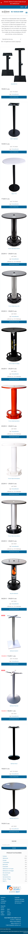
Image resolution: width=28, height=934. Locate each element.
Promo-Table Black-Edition (14, 248)
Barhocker (5, 864)
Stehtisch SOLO (14, 763)
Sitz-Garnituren (6, 873)
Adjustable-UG (14, 84)
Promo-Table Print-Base (14, 363)
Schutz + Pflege (7, 879)
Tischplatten (6, 862)
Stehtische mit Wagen (8, 870)
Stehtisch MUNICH (14, 651)
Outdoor (5, 856)
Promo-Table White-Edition (14, 478)
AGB (10, 931)
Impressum (26, 932)
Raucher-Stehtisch (14, 593)
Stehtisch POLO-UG (14, 705)
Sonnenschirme (7, 877)
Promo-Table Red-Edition (14, 421)
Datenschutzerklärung (23, 931)
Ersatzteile (5, 866)
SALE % (4, 881)
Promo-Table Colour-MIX (14, 306)
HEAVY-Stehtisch (14, 138)
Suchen (14, 848)
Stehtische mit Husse (8, 868)
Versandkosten (15, 94)
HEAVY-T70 (14, 193)
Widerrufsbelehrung (15, 931)
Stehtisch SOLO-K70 (14, 818)
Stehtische (5, 858)
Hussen (5, 860)
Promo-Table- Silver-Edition (14, 536)
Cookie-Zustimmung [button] (4, 931)
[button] (26, 12)
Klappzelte (5, 875)
